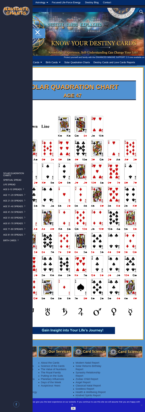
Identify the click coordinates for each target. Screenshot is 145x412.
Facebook (16, 404)
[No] (141, 405)
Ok (73, 408)
